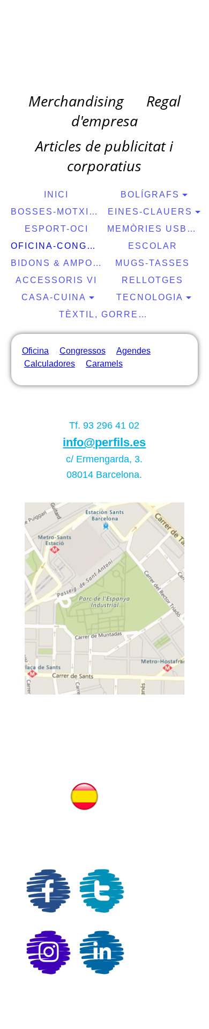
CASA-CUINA (53, 297)
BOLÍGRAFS (150, 194)
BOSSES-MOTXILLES (57, 211)
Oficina (35, 350)
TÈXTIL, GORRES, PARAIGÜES (106, 314)
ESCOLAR (152, 245)
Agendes (133, 350)
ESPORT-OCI (56, 228)
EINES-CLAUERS (150, 211)
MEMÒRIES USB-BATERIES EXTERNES (154, 228)
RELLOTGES (152, 280)
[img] (104, 45)
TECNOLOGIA (149, 297)
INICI (56, 194)
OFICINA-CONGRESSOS (57, 245)
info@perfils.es (104, 442)
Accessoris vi (56, 280)
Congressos (82, 350)
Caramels (104, 363)
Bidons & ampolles (57, 263)
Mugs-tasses (152, 263)
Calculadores (49, 363)
